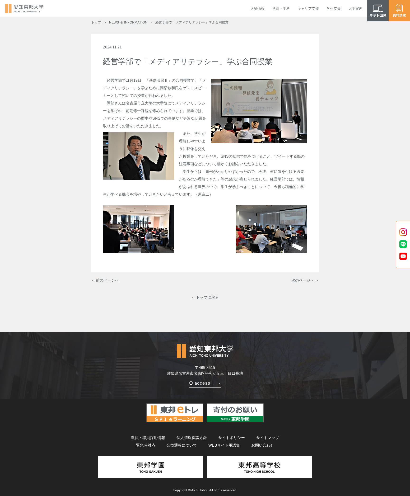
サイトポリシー (231, 438)
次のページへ (302, 280)
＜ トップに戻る (205, 297)
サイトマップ (267, 438)
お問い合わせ (262, 445)
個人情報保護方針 (192, 438)
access (202, 383)
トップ (96, 22)
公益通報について (182, 445)
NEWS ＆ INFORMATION (128, 22)
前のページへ (107, 280)
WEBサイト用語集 (224, 445)
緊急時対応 (145, 445)
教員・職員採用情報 (148, 438)
